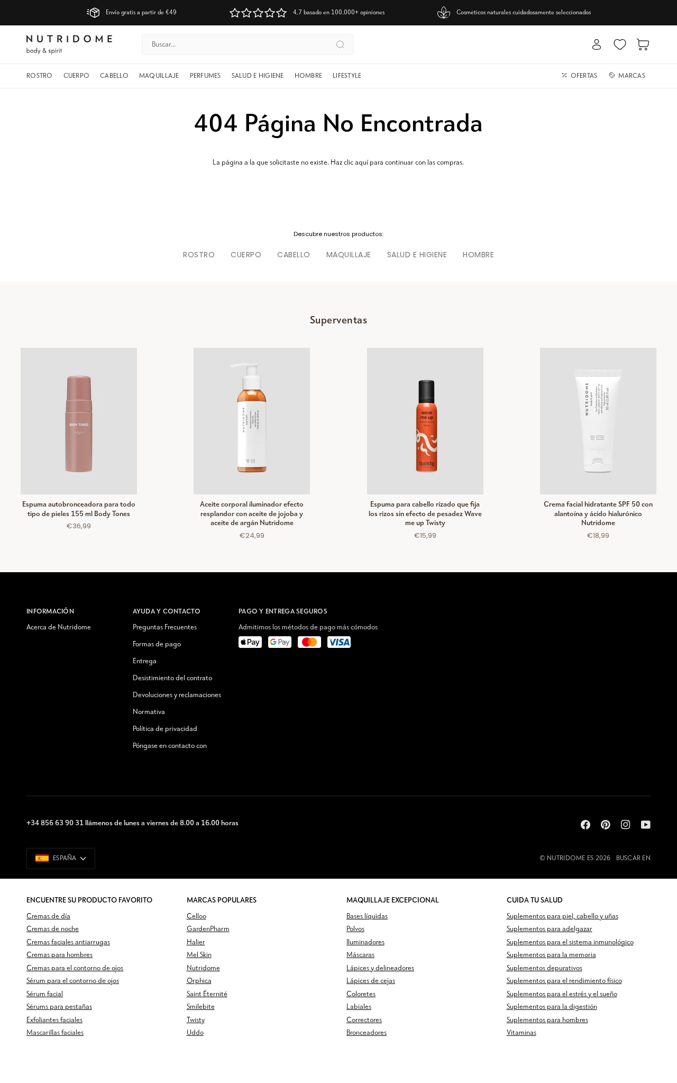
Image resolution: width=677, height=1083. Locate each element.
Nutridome (203, 968)
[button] (42, 76)
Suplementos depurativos (544, 968)
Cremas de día (48, 916)
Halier (196, 942)
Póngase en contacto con (170, 746)
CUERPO (246, 254)
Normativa (149, 712)
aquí (361, 163)
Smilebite (201, 1007)
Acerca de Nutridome (58, 627)
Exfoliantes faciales (54, 1020)
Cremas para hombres (59, 955)
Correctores (364, 1020)
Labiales (358, 1007)
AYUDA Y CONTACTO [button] (167, 611)
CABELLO (293, 254)
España (65, 858)
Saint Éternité (207, 994)
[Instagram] (625, 824)
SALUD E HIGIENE (417, 254)
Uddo (195, 1033)
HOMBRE (478, 254)
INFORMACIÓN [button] (50, 611)
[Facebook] (585, 824)
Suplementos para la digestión (552, 1007)
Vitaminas (521, 1033)
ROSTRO (199, 254)
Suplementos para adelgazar (549, 929)
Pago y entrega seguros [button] (283, 611)
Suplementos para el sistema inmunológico (570, 942)
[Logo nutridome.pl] (69, 44)
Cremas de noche (52, 929)
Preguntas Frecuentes (165, 627)
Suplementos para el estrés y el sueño (562, 994)
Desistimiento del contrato (172, 678)
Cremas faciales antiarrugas (68, 942)
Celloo (196, 916)
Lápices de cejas (370, 981)
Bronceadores (366, 1033)
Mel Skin (199, 955)
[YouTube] (646, 824)
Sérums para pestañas (59, 1007)
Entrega (145, 661)
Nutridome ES (570, 858)
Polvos (355, 929)
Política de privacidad (165, 729)
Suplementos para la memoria (551, 955)
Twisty (196, 1020)
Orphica (199, 981)
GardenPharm (208, 929)
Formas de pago (157, 644)
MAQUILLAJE (348, 254)
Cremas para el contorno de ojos (74, 968)
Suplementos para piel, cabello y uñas (562, 916)
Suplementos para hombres (547, 1020)
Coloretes (361, 994)
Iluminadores (365, 942)
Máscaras (360, 955)
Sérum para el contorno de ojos (72, 981)
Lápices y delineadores (380, 968)
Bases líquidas (367, 916)
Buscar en (633, 858)
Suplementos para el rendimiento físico (564, 981)
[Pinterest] (605, 824)
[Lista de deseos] (619, 44)
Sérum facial (44, 994)
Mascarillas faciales (55, 1033)
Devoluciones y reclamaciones (177, 695)
